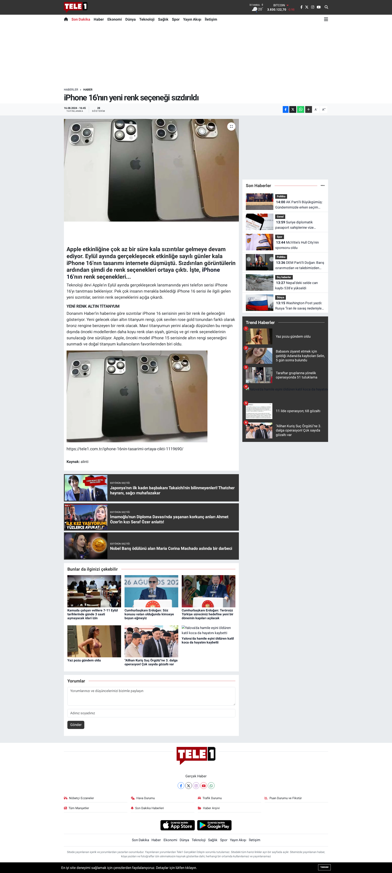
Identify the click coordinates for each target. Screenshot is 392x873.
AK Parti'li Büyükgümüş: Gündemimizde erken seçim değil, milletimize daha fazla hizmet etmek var (299, 205)
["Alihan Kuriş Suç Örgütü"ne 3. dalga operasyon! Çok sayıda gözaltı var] (151, 641)
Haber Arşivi (211, 808)
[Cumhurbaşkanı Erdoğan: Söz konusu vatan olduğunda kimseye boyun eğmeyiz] (151, 591)
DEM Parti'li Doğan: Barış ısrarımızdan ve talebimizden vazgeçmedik (299, 266)
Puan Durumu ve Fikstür (286, 798)
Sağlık (163, 19)
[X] (188, 785)
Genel (280, 216)
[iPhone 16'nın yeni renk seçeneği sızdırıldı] (151, 170)
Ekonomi (114, 19)
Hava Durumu (145, 798)
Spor (176, 19)
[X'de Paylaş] (292, 109)
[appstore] (177, 825)
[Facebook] (181, 785)
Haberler (71, 89)
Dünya (130, 19)
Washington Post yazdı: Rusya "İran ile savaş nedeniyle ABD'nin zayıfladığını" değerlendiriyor (298, 306)
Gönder (76, 725)
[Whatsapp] (211, 785)
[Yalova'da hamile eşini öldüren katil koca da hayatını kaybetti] (208, 630)
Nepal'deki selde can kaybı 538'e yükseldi (296, 285)
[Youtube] (203, 785)
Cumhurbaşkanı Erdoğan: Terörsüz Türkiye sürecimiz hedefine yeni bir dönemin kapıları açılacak (207, 614)
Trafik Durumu (212, 798)
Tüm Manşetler (79, 808)
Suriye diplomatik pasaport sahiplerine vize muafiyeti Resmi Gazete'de (295, 225)
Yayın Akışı (192, 19)
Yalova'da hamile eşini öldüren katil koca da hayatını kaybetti (208, 640)
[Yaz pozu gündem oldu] (94, 641)
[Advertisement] (196, 55)
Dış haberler (284, 277)
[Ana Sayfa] (67, 19)
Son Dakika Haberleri (149, 808)
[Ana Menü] (326, 19)
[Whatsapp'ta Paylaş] (300, 109)
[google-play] (214, 825)
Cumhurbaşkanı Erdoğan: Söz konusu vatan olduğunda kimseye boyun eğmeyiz (149, 614)
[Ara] (326, 7)
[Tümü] (323, 185)
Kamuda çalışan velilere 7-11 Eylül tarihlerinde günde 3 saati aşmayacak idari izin (92, 614)
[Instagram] (196, 785)
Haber (99, 19)
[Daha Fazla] (308, 109)
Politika (281, 196)
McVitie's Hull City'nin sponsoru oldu (297, 245)
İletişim (211, 19)
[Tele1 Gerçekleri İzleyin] (75, 7)
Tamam (324, 867)
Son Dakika (80, 19)
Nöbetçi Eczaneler (81, 798)
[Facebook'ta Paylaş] (285, 109)
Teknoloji (147, 19)
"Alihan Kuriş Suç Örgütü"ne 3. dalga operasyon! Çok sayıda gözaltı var (151, 662)
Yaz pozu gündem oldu (84, 660)
